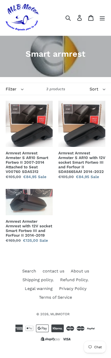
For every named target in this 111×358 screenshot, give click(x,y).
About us (80, 271)
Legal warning (39, 288)
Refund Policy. (74, 279)
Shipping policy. (38, 279)
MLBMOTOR (60, 314)
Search (29, 271)
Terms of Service (55, 297)
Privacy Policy (72, 288)
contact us (53, 271)
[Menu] (102, 18)
